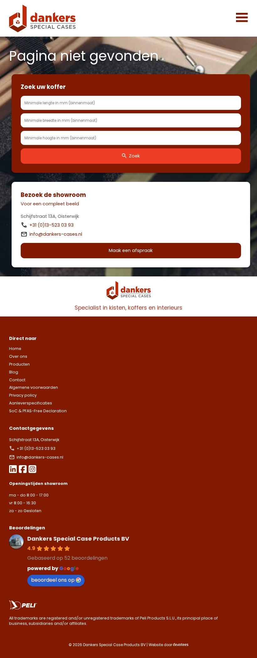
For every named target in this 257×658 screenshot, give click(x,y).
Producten (19, 364)
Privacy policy (23, 395)
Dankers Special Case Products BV (78, 538)
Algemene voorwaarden (33, 387)
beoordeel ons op (53, 579)
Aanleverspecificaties (30, 403)
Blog (13, 372)
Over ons (18, 356)
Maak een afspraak (131, 250)
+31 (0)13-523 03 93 (52, 225)
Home (15, 348)
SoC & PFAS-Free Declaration (38, 411)
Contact (17, 380)
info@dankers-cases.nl (55, 234)
